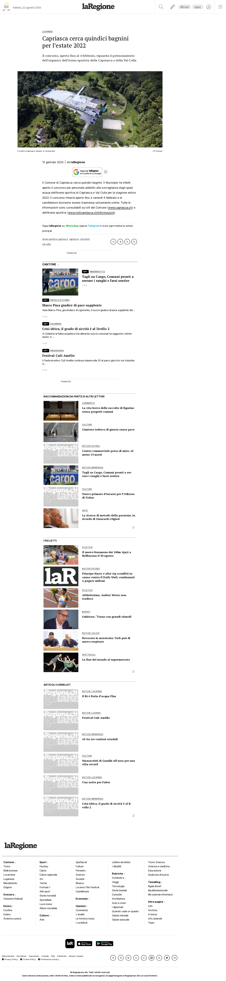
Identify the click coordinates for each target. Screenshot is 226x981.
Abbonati (184, 6)
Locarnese (9, 874)
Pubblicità (61, 956)
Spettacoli (81, 862)
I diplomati (117, 907)
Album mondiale (48, 908)
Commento (82, 910)
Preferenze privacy (49, 959)
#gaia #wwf (154, 886)
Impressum (34, 956)
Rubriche (118, 873)
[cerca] (161, 7)
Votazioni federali (13, 898)
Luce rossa (46, 904)
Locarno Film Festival (87, 887)
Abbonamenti (8, 956)
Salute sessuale (120, 919)
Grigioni (7, 887)
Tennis (43, 883)
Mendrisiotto (10, 883)
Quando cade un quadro (125, 911)
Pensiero (80, 870)
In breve (152, 914)
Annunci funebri (76, 956)
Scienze (80, 874)
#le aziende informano (160, 894)
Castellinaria (82, 891)
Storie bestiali (119, 890)
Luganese (8, 878)
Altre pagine (156, 901)
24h (150, 906)
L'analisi (80, 914)
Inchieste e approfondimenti (121, 878)
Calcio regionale (48, 874)
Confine (7, 910)
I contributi (81, 922)
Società (80, 878)
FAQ (53, 956)
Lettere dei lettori (121, 862)
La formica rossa (85, 918)
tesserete (85, 239)
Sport (43, 862)
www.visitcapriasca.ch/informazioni (91, 212)
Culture (44, 915)
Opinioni (81, 906)
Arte (42, 919)
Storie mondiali (48, 895)
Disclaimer (22, 956)
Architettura (118, 898)
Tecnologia (118, 886)
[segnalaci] (173, 7)
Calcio (43, 870)
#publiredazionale (158, 890)
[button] (113, 958)
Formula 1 (45, 887)
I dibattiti (116, 866)
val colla (46, 244)
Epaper (197, 6)
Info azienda (155, 918)
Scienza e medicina (159, 866)
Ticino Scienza (156, 862)
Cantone (9, 862)
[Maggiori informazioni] (105, 172)
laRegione (78, 162)
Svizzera (9, 894)
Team (151, 922)
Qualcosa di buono (158, 874)
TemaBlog (154, 882)
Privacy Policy (11, 959)
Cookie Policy (29, 959)
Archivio (152, 910)
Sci (41, 878)
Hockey (44, 866)
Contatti (45, 956)
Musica (80, 883)
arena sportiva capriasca (55, 239)
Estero (7, 906)
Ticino (6, 866)
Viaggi (115, 882)
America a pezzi (12, 918)
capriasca (74, 239)
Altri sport (45, 891)
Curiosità (117, 894)
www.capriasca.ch (120, 207)
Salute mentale (120, 915)
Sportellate (46, 899)
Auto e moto (119, 903)
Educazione (154, 870)
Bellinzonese (10, 870)
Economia (82, 898)
